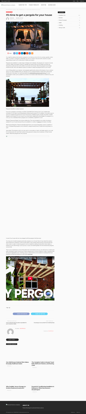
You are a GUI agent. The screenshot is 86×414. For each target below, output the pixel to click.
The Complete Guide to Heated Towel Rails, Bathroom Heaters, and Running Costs (43, 363)
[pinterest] (15, 1)
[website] (15, 331)
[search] (84, 5)
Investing (43, 5)
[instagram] (17, 1)
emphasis (30, 254)
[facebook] (12, 1)
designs (39, 122)
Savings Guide (52, 5)
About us (78, 412)
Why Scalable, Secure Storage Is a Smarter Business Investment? (16, 387)
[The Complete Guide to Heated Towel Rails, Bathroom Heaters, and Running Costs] (43, 354)
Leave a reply (11, 339)
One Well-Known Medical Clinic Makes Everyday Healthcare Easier (17, 362)
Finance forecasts (34, 5)
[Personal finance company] (8, 5)
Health (69, 22)
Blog (77, 1)
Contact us (82, 1)
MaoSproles (12, 18)
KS (9, 307)
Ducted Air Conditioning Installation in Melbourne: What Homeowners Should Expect (43, 388)
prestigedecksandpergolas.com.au (37, 73)
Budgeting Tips (23, 5)
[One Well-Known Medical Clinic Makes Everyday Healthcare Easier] (17, 354)
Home (74, 1)
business (8, 359)
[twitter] (13, 1)
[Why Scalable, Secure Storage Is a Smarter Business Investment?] (17, 378)
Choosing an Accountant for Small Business (44, 322)
